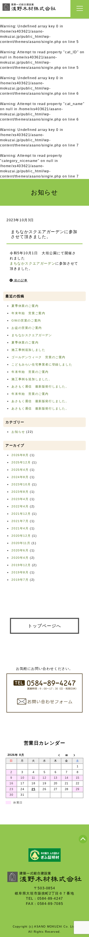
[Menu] (79, 8)
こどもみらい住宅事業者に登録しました (41, 364)
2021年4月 (20, 528)
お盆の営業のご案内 (26, 328)
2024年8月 (20, 477)
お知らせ (18, 431)
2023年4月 (20, 499)
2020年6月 (20, 550)
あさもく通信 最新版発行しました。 (40, 386)
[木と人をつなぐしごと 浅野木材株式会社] (29, 11)
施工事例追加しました (28, 350)
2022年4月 (20, 506)
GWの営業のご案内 (26, 320)
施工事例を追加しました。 (31, 379)
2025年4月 (20, 469)
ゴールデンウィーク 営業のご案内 (38, 357)
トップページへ (44, 625)
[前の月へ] (55, 755)
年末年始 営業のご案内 (30, 372)
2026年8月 (20, 455)
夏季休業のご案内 (24, 306)
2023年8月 (20, 491)
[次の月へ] (77, 755)
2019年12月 (21, 565)
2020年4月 (20, 557)
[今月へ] (66, 755)
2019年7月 (20, 579)
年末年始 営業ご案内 (28, 313)
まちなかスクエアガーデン (32, 263)
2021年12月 (21, 513)
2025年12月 (21, 462)
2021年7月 (20, 521)
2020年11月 (20, 543)
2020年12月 (21, 535)
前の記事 (20, 280)
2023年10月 (21, 484)
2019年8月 (20, 572)
